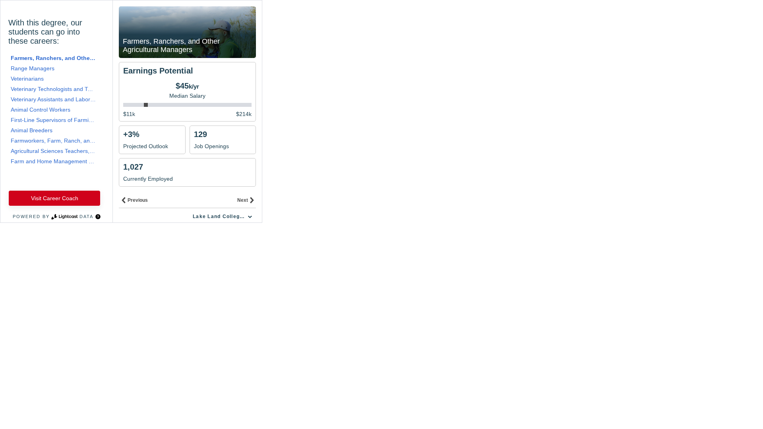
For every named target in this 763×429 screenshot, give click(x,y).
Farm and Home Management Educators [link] (53, 161)
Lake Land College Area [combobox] (223, 216)
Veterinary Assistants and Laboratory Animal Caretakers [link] (53, 99)
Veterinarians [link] (27, 78)
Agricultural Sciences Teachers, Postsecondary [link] (53, 151)
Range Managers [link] (32, 68)
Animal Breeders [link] (31, 130)
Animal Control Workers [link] (40, 109)
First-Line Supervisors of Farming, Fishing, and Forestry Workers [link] (53, 120)
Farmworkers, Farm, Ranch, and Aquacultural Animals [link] (53, 140)
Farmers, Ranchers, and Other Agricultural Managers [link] (53, 58)
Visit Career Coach (54, 198)
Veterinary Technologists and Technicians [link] (53, 89)
